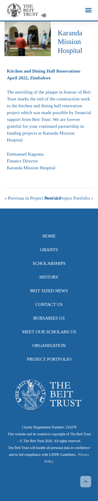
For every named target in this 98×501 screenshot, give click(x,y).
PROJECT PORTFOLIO (49, 359)
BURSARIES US (49, 318)
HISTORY (49, 276)
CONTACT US (49, 304)
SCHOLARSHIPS (49, 263)
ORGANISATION (49, 345)
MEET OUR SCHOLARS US (49, 331)
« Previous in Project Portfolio (33, 198)
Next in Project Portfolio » (68, 198)
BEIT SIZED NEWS (49, 290)
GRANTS (49, 249)
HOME (49, 235)
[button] (88, 10)
